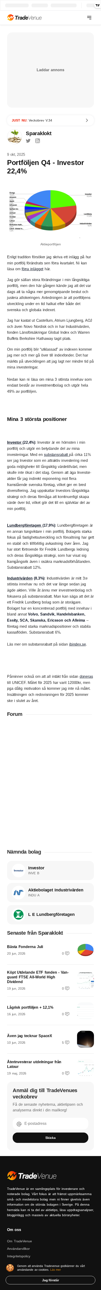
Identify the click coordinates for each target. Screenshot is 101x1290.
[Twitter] (28, 140)
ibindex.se (77, 644)
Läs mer (55, 1269)
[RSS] (37, 140)
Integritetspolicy (18, 1256)
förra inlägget (32, 269)
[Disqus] (50, 782)
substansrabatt (56, 455)
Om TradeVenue (19, 1241)
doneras (86, 676)
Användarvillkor (18, 1249)
